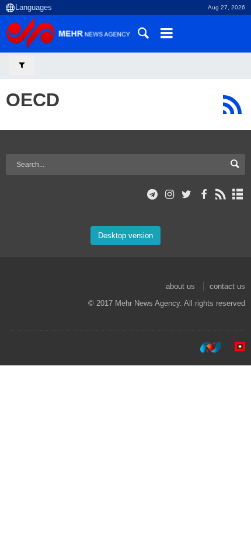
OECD (33, 99)
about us (180, 286)
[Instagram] (169, 194)
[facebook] (203, 194)
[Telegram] (152, 194)
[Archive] (238, 194)
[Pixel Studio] (234, 347)
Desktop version (125, 235)
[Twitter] (186, 194)
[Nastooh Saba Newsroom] (205, 347)
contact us (227, 286)
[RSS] (232, 104)
